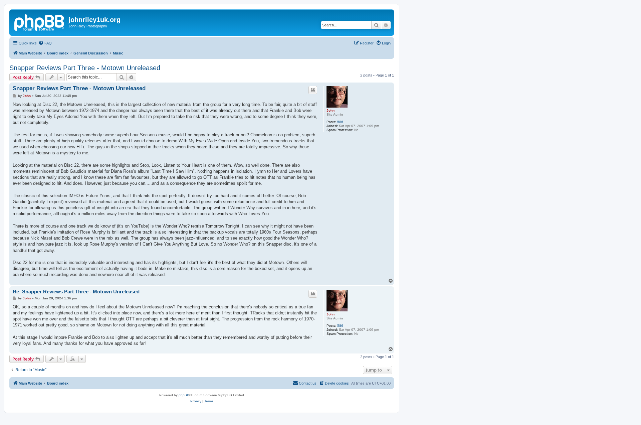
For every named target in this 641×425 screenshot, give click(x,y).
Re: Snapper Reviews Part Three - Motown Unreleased (76, 291)
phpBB (184, 395)
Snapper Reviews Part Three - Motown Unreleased (84, 68)
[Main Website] (39, 21)
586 (340, 122)
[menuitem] (45, 43)
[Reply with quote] (312, 90)
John (331, 110)
